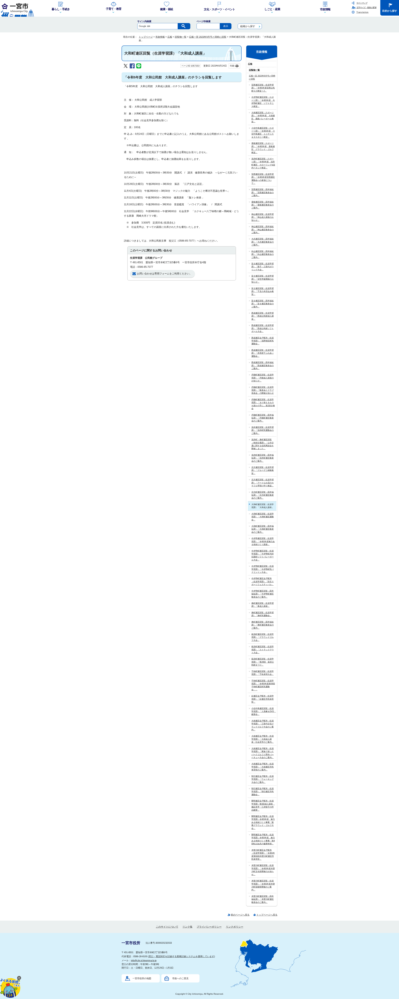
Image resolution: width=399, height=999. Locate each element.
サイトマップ (361, 3)
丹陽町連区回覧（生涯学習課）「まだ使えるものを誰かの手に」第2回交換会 (263, 404)
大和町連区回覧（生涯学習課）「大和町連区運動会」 (262, 517)
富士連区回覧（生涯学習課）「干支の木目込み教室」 (262, 291)
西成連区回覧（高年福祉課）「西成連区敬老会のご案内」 (262, 365)
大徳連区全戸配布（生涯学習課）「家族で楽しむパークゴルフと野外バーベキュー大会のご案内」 (262, 753)
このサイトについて (167, 926)
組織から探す (247, 26)
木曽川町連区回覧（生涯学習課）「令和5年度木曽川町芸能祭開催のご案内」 (263, 885)
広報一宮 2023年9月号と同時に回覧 (207, 37)
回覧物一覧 (180, 37)
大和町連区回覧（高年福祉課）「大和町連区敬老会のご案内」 (262, 529)
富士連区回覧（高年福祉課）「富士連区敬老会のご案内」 (262, 304)
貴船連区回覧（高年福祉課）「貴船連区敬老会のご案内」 (262, 205)
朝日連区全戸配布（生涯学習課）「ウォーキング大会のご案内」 (262, 779)
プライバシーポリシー (209, 926)
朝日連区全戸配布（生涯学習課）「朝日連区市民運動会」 (262, 791)
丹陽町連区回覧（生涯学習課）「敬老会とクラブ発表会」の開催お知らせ (262, 390)
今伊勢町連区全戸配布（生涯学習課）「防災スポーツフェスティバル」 (262, 581)
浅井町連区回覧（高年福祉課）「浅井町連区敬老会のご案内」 (262, 458)
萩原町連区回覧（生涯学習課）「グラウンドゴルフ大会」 (262, 637)
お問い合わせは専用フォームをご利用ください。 (164, 273)
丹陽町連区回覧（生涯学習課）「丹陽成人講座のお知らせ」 (262, 378)
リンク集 (187, 926)
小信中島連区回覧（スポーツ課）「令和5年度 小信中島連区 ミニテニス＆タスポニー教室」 (263, 132)
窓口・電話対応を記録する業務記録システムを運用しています (181, 956)
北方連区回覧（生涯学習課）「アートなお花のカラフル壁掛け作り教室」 (262, 482)
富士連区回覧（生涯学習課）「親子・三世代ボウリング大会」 (262, 266)
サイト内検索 (144, 21)
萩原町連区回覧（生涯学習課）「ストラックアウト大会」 (262, 649)
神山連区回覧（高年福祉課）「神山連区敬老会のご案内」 (262, 229)
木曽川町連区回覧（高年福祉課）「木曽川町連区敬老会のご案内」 (262, 899)
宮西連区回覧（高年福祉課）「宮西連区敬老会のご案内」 (262, 192)
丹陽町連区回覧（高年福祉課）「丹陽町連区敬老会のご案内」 (262, 418)
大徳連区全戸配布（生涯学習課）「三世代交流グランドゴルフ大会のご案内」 (262, 725)
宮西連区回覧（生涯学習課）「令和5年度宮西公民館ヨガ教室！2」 (263, 88)
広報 (169, 37)
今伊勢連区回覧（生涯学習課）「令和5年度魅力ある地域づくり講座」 (263, 541)
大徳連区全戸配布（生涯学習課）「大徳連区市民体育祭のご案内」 (262, 767)
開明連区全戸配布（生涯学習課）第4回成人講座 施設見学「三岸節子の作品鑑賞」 (263, 805)
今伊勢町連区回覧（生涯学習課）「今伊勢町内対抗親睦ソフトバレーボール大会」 (262, 555)
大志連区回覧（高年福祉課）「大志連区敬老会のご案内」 (262, 242)
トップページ (146, 37)
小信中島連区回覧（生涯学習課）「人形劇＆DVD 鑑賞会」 (263, 711)
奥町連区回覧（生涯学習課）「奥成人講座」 (262, 604)
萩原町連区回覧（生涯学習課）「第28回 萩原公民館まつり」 (262, 662)
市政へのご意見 (180, 978)
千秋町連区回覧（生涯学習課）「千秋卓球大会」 (262, 672)
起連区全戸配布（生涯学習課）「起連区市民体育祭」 (262, 699)
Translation (362, 12)
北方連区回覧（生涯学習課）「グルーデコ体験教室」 (262, 470)
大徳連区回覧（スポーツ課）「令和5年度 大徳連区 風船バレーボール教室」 (263, 117)
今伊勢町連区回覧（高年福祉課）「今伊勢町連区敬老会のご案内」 (262, 594)
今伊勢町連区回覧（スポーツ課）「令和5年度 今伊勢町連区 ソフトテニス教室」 (263, 101)
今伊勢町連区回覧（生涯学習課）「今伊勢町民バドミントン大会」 (262, 569)
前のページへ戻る (240, 914)
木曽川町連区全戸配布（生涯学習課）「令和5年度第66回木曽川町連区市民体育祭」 (263, 854)
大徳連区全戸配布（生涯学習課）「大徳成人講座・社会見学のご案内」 (262, 739)
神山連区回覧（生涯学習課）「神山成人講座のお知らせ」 (262, 217)
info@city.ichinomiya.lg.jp (143, 960)
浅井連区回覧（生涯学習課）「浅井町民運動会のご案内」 (262, 430)
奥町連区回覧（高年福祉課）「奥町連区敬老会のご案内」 (262, 625)
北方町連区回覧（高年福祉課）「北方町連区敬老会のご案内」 (262, 495)
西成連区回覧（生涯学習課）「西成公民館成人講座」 (262, 316)
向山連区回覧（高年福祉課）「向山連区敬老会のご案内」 (262, 254)
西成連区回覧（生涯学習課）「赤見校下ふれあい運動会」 (262, 353)
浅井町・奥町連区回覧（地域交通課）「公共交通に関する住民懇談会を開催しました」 (262, 444)
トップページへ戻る (266, 914)
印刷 (232, 66)
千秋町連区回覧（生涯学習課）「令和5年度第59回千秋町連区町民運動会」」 (263, 685)
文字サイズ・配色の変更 (366, 7)
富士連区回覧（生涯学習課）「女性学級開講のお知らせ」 (262, 279)
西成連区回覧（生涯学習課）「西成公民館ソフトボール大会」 (262, 328)
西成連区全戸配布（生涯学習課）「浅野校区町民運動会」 (262, 341)
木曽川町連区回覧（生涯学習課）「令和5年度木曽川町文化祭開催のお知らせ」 (263, 870)
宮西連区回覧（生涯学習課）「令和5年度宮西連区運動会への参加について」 (263, 178)
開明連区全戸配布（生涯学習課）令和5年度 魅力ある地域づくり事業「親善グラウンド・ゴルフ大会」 (263, 822)
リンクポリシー (234, 926)
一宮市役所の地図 (141, 978)
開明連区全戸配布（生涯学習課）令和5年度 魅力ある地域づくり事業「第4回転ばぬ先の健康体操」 (263, 839)
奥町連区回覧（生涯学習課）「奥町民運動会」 (262, 614)
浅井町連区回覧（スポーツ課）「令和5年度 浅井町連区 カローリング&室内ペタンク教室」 (263, 163)
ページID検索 (204, 21)
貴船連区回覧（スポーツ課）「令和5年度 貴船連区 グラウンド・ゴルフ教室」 (263, 148)
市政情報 (160, 37)
